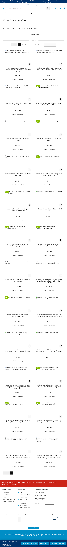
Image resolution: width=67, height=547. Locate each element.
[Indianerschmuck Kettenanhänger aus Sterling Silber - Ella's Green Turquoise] (18, 445)
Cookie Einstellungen (25, 495)
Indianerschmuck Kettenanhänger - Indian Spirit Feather (18, 280)
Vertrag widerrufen (33, 528)
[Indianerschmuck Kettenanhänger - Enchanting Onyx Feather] (18, 234)
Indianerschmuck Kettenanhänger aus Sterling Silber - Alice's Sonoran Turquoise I (49, 350)
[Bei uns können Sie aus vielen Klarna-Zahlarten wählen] (18, 519)
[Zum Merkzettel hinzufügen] (29, 64)
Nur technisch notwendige (29, 543)
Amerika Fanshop (6, 482)
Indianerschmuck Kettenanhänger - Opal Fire (49, 210)
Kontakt (5, 497)
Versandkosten (29, 534)
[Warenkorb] (64, 8)
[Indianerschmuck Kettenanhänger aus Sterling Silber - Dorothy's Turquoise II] (18, 410)
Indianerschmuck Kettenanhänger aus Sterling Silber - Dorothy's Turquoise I (49, 386)
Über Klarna (6, 495)
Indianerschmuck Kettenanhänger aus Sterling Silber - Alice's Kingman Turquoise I (49, 316)
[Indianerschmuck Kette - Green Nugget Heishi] (49, 128)
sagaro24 (14, 484)
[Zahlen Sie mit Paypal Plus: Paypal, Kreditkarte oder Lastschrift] (20, 519)
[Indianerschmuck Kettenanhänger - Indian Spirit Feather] (18, 269)
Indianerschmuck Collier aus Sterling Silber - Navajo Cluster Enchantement (18, 104)
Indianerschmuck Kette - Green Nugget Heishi (49, 139)
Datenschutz (23, 497)
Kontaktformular (49, 504)
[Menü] (3, 8)
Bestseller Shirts (16, 482)
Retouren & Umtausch (9, 499)
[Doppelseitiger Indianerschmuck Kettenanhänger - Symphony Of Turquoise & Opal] (18, 58)
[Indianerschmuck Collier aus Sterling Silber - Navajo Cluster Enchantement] (18, 93)
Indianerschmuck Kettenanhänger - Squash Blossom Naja (18, 315)
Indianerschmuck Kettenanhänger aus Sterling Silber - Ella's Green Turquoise (18, 456)
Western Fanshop (6, 484)
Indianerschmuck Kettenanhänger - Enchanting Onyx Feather (18, 245)
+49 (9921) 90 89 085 (40, 495)
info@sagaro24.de (40, 500)
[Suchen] (48, 8)
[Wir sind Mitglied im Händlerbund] (56, 519)
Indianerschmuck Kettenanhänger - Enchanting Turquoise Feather (49, 245)
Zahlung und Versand (9, 501)
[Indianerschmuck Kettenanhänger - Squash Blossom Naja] (18, 304)
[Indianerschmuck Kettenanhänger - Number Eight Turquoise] (18, 199)
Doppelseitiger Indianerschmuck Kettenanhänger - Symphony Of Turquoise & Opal (18, 69)
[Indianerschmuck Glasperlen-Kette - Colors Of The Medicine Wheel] (49, 93)
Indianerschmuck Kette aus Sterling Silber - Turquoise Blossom (49, 174)
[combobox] (27, 8)
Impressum (23, 503)
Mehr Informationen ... (7, 545)
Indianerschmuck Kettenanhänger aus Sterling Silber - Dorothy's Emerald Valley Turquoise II (17, 386)
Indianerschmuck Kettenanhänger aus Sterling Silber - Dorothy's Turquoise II (18, 421)
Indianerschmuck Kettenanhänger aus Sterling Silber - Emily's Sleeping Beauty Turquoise (49, 457)
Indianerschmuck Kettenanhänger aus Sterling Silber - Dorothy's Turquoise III (49, 421)
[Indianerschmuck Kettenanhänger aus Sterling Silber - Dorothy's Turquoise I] (49, 375)
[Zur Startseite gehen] (33, 5)
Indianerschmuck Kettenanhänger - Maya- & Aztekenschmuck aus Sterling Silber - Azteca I (49, 281)
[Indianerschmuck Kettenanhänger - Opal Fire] (49, 199)
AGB (21, 492)
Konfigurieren (44, 543)
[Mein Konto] (60, 8)
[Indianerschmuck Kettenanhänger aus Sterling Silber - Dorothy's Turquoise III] (49, 410)
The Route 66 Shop (52, 482)
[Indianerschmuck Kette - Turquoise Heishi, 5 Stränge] (18, 163)
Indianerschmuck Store (39, 482)
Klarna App (6, 492)
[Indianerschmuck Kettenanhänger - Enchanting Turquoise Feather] (49, 234)
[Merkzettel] (56, 8)
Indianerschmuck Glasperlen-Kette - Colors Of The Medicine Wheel (49, 104)
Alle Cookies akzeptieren (57, 543)
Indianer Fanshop (27, 482)
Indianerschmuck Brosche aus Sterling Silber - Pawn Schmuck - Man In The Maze (49, 69)
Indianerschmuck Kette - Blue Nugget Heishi (17, 139)
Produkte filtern (34, 34)
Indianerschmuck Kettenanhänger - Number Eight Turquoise (18, 210)
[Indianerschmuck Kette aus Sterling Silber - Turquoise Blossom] (49, 163)
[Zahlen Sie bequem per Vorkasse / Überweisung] (19, 519)
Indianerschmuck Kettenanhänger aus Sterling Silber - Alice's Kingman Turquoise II (18, 351)
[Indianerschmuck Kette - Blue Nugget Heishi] (18, 128)
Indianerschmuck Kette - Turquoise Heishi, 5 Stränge (18, 174)
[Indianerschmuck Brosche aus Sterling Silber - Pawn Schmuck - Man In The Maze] (49, 58)
